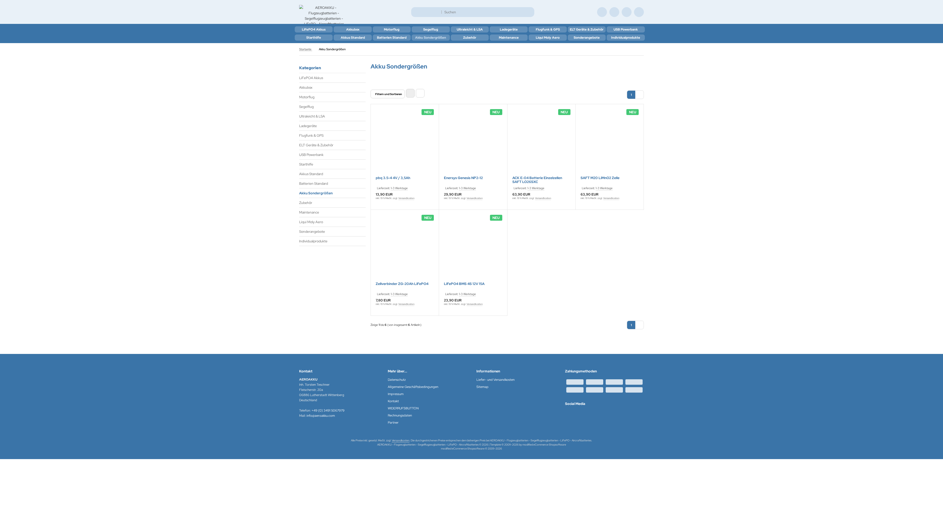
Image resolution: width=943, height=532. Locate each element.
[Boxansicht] (410, 93)
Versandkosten (406, 198)
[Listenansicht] (420, 93)
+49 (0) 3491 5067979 (327, 410)
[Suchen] (529, 12)
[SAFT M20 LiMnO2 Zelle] (610, 143)
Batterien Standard (391, 37)
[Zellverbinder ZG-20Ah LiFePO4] (405, 249)
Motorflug (391, 29)
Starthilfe (313, 37)
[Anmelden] (614, 12)
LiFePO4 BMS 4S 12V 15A (464, 284)
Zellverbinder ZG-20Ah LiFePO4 (402, 284)
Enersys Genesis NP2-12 (463, 178)
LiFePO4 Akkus (313, 29)
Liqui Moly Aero (548, 37)
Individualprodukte (625, 37)
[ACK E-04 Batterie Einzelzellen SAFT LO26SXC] (541, 143)
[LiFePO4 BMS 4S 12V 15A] (473, 249)
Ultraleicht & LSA (470, 29)
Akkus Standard (353, 37)
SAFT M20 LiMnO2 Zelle (600, 178)
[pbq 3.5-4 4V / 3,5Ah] (405, 143)
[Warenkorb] (627, 12)
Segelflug (430, 29)
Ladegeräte (509, 29)
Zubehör (469, 37)
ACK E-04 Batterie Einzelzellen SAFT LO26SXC (537, 180)
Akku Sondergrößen (430, 37)
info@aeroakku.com (321, 416)
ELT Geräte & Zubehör (586, 29)
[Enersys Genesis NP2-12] (473, 143)
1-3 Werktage (399, 188)
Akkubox (352, 29)
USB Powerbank (626, 29)
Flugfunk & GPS (548, 29)
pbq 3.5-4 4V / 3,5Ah (393, 178)
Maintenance (509, 37)
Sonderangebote (587, 37)
